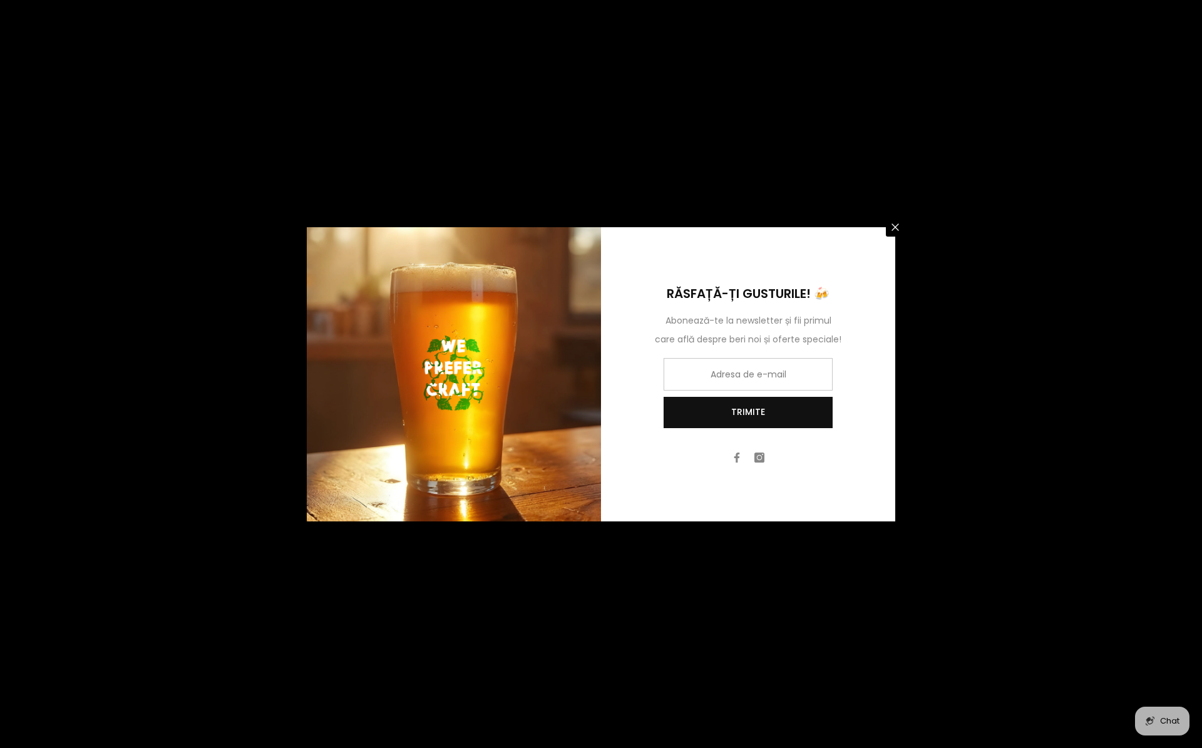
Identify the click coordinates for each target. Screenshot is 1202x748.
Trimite (748, 411)
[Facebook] (737, 458)
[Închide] (895, 227)
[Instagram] (759, 458)
